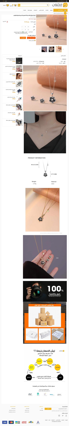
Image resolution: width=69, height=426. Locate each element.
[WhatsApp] (65, 13)
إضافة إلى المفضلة (31, 40)
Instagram (59, 415)
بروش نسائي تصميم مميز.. (11, 112)
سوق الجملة (30, 10)
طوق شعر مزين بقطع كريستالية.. (10, 120)
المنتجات (46, 10)
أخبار (49, 420)
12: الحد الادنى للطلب (32, 35)
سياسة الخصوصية (27, 410)
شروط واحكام (27, 408)
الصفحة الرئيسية (59, 13)
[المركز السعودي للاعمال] (38, 422)
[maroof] (31, 422)
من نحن (42, 408)
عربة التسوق (11, 5)
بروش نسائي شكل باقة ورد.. (11, 97)
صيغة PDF (4, 21)
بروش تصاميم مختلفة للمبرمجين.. (10, 81)
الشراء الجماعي (41, 10)
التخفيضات (35, 10)
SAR (32, 21)
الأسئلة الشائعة (13, 408)
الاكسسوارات (55, 13)
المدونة (24, 10)
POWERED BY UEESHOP (56, 421)
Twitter (62, 415)
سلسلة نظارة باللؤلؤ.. (12, 74)
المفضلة (4, 5)
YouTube (66, 415)
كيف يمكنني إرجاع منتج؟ (12, 410)
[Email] (65, 16)
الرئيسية (51, 10)
